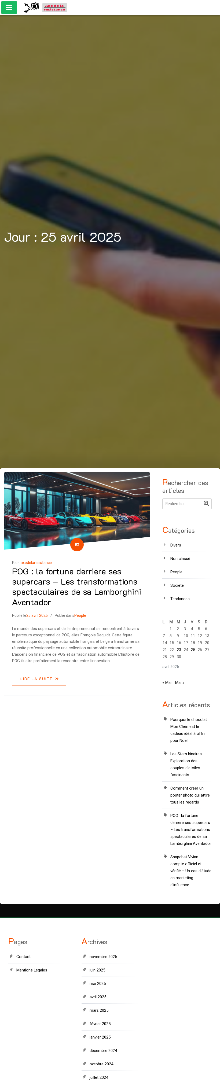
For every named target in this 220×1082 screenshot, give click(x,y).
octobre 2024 (101, 1064)
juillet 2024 (99, 1077)
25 (193, 649)
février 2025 (100, 1023)
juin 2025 (97, 970)
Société (177, 585)
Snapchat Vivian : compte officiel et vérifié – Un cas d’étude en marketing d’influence (190, 870)
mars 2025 (99, 1010)
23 (179, 649)
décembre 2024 (103, 1050)
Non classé (180, 558)
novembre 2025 (103, 956)
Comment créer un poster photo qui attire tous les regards (190, 795)
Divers (175, 545)
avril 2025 (98, 997)
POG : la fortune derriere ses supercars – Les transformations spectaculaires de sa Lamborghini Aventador (76, 586)
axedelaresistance (36, 562)
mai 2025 (98, 983)
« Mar (167, 682)
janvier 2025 (100, 1037)
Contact (23, 956)
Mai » (179, 682)
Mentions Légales (31, 970)
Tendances (180, 598)
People (80, 615)
